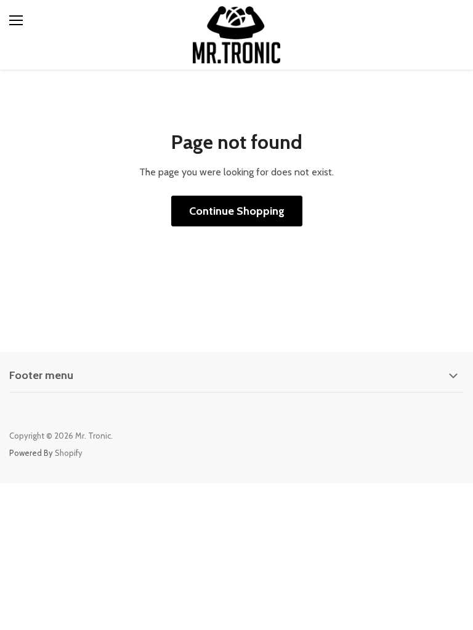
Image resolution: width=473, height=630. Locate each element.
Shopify (69, 453)
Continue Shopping (237, 211)
